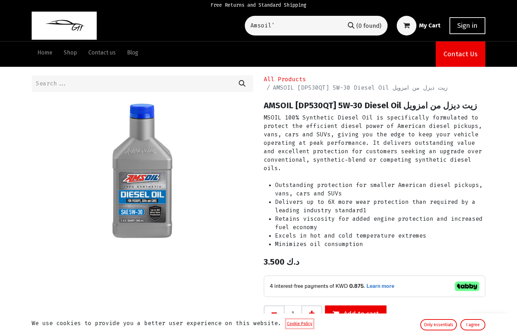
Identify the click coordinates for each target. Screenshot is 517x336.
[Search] (242, 83)
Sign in (467, 25)
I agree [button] (473, 324)
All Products (285, 79)
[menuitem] (44, 54)
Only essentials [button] (438, 324)
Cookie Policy (299, 323)
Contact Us (460, 54)
